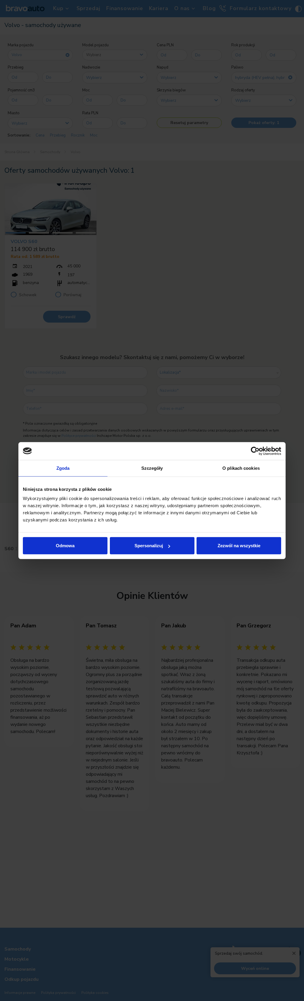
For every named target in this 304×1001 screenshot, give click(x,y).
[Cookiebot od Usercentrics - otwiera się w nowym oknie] (255, 450)
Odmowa (65, 545)
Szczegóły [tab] (152, 467)
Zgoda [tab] (63, 467)
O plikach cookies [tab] (241, 467)
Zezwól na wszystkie (239, 545)
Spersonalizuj (148, 545)
